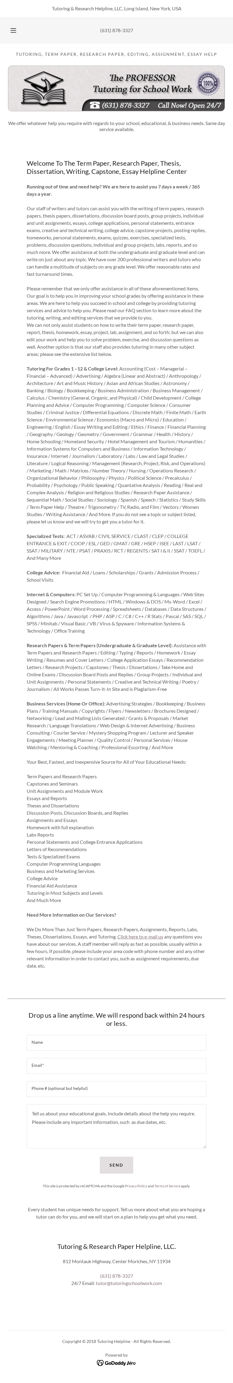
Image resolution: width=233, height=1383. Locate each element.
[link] (117, 1362)
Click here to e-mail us (140, 936)
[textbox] (116, 1043)
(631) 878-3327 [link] (116, 30)
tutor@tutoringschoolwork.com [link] (129, 1283)
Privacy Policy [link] (136, 1186)
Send (116, 1165)
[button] (16, 30)
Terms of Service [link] (167, 1186)
